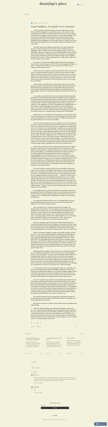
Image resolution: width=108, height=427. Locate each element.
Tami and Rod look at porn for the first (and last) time (33, 339)
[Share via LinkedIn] (37, 322)
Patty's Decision (71, 338)
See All (82, 333)
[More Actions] (76, 375)
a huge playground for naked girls (53, 339)
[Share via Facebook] (31, 322)
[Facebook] (52, 415)
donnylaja (47, 4)
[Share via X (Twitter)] (34, 322)
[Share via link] (40, 322)
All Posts (27, 14)
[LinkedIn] (56, 415)
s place (61, 4)
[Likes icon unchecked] (35, 383)
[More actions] (76, 23)
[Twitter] (54, 415)
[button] (81, 14)
